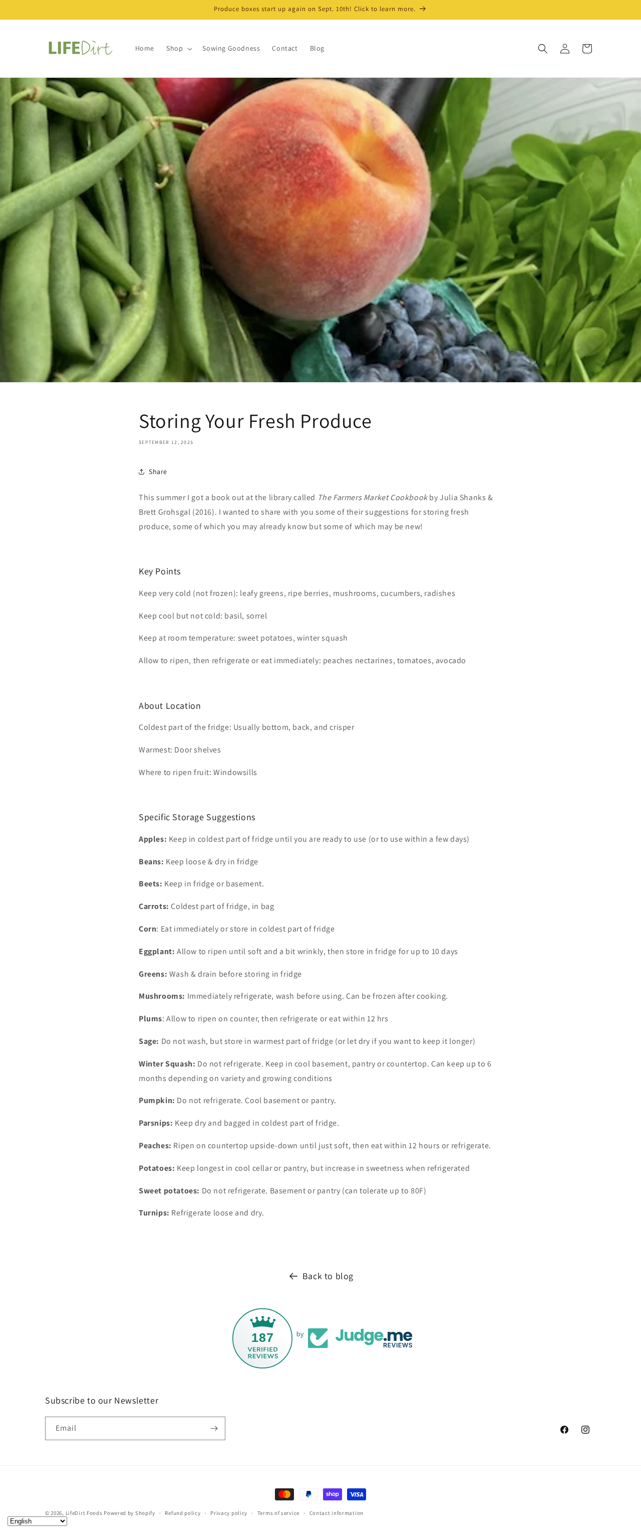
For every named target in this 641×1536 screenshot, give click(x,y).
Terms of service (278, 1512)
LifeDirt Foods (84, 1512)
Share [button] (158, 471)
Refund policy (182, 1512)
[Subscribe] (214, 1428)
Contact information (336, 1512)
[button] (178, 48)
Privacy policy (228, 1512)
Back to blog (328, 1276)
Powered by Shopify (129, 1512)
